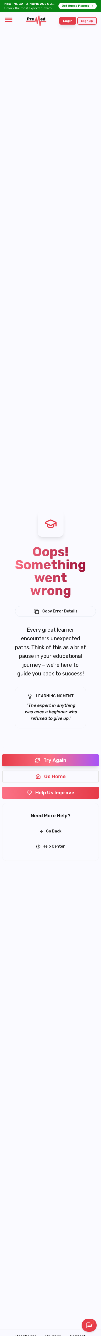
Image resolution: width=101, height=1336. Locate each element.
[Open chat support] (89, 1325)
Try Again (54, 760)
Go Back (53, 831)
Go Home (55, 776)
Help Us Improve (54, 793)
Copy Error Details (60, 611)
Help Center (54, 846)
